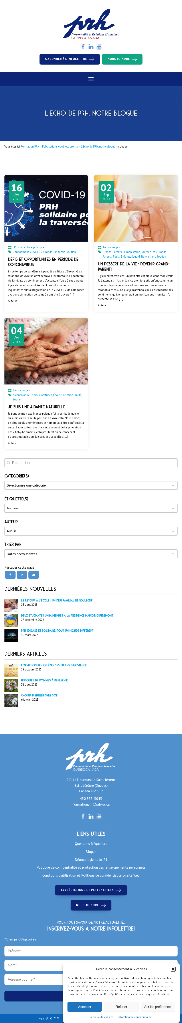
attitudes (46, 395)
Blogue (91, 851)
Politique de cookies (101, 1017)
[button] (173, 969)
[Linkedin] (22, 575)
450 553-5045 (91, 798)
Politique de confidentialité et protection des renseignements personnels (91, 867)
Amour (36, 395)
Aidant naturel (22, 395)
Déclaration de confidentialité (134, 1017)
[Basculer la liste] (173, 554)
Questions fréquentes (91, 843)
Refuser (121, 1007)
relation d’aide (72, 395)
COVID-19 (36, 252)
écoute (57, 395)
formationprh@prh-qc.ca (91, 804)
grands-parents (112, 252)
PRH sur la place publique (28, 247)
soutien (71, 252)
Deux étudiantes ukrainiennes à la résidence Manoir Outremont (67, 615)
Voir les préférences (158, 1007)
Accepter (84, 1007)
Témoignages (111, 247)
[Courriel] (33, 575)
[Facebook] (10, 575)
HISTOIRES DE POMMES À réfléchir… (45, 680)
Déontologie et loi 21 (91, 859)
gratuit (47, 252)
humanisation (131, 252)
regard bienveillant (143, 256)
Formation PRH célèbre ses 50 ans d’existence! (54, 665)
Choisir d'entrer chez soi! (39, 695)
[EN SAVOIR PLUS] (46, 208)
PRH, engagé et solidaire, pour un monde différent (57, 630)
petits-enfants (121, 256)
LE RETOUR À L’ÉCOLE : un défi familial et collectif (57, 600)
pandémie (59, 252)
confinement (21, 252)
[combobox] (87, 554)
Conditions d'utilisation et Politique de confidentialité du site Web (91, 875)
